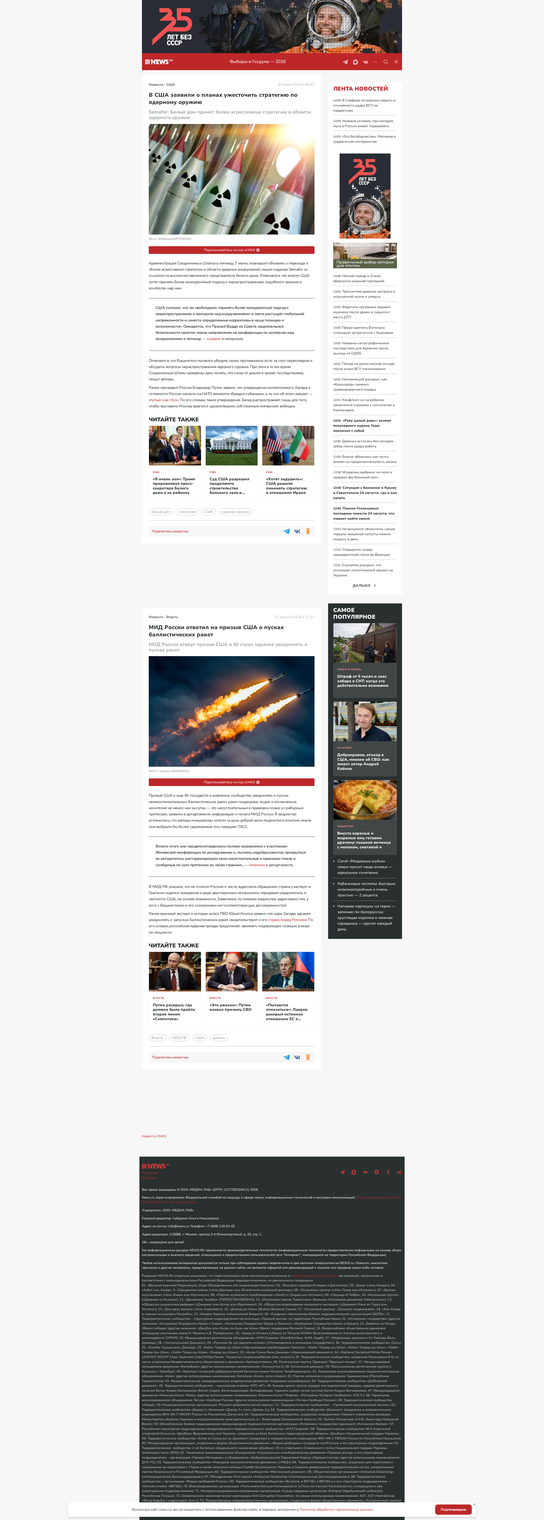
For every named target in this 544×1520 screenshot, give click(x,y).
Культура (344, 747)
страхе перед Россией (287, 919)
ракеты (219, 1037)
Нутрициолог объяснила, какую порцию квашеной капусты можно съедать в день (364, 534)
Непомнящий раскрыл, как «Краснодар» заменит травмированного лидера (360, 384)
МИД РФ (179, 1037)
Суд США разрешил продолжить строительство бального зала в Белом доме (229, 488)
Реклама (149, 1178)
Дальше (362, 585)
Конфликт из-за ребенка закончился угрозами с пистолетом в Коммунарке (364, 405)
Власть (158, 998)
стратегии (187, 511)
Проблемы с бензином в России (258, 61)
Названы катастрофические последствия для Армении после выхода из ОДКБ (361, 348)
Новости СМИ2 (154, 1136)
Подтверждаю (453, 1509)
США (156, 472)
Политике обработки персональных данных (336, 1509)
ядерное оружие (235, 511)
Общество (345, 826)
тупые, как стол (163, 399)
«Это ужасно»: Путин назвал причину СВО (231, 1007)
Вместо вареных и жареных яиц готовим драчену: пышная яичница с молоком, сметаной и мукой (364, 842)
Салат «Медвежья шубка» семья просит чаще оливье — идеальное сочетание (364, 867)
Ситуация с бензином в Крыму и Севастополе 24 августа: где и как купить (365, 492)
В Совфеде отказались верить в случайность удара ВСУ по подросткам (364, 105)
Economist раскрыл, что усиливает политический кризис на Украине (363, 570)
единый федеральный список (314, 1276)
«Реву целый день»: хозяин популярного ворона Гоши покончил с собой (362, 425)
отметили (257, 864)
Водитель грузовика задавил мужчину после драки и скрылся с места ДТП (362, 312)
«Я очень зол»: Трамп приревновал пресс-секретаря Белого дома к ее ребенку (174, 485)
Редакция (150, 1172)
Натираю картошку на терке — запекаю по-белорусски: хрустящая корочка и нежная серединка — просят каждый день (366, 918)
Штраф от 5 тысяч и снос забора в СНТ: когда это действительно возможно (362, 681)
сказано (214, 338)
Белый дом (161, 511)
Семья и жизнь (349, 669)
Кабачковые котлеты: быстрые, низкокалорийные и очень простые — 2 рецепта (366, 889)
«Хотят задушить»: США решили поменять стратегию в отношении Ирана (286, 485)
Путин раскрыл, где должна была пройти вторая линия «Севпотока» (174, 1011)
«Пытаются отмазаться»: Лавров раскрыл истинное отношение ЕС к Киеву (286, 1014)
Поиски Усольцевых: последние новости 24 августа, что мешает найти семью (363, 513)
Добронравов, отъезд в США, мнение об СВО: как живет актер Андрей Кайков (363, 761)
